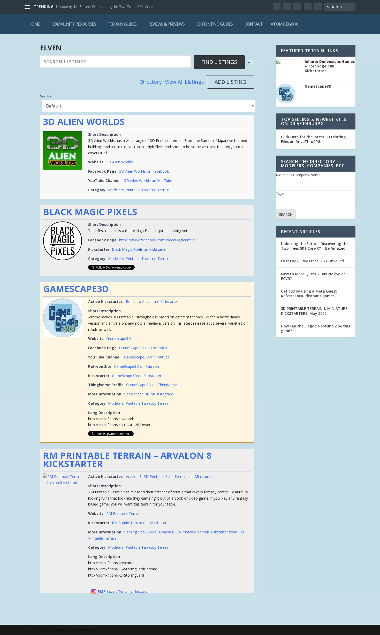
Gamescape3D (118, 338)
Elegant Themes (51, 630)
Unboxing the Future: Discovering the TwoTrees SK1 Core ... (106, 6)
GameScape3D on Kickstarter (136, 375)
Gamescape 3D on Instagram (148, 394)
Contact (254, 24)
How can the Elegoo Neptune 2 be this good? (315, 328)
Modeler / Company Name (298, 174)
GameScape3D (76, 289)
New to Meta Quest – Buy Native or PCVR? (313, 276)
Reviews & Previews (166, 24)
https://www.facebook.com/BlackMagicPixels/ (157, 240)
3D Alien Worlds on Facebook (144, 171)
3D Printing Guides (214, 24)
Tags (280, 193)
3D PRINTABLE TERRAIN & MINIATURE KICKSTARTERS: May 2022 (314, 311)
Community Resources (73, 24)
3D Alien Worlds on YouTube (148, 180)
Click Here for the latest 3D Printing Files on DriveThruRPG (313, 139)
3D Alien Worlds (84, 121)
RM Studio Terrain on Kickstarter (139, 522)
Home (34, 24)
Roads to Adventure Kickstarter (152, 301)
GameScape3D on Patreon (136, 366)
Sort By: (46, 96)
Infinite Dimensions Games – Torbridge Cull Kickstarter (330, 66)
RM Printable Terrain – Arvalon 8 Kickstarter (127, 459)
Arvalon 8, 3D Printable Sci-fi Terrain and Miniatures (169, 476)
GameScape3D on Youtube (147, 357)
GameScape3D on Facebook (143, 347)
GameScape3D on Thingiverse (151, 384)
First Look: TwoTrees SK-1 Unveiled (312, 260)
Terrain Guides (122, 24)
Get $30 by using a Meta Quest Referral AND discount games (309, 293)
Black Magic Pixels (90, 212)
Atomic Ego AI (284, 24)
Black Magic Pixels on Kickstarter (139, 249)
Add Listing (230, 81)
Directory (150, 82)
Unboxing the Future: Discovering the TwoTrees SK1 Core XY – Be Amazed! (314, 246)
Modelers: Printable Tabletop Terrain (138, 189)
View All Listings (184, 82)
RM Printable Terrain (123, 513)
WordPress (88, 630)
